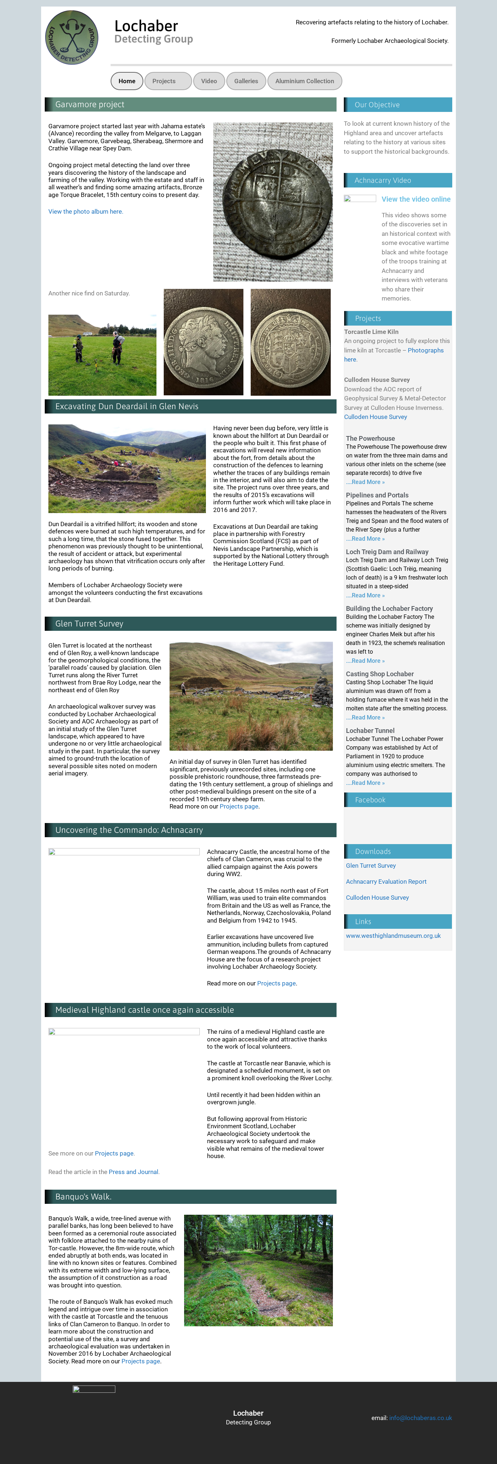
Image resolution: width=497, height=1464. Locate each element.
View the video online (416, 199)
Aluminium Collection (304, 81)
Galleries (246, 81)
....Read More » (365, 482)
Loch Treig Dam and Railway (387, 552)
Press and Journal (133, 1171)
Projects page (239, 806)
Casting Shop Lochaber (380, 674)
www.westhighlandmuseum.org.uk (393, 935)
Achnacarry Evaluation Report (386, 881)
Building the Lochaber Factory (389, 608)
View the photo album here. (85, 211)
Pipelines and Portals (377, 495)
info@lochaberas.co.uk (420, 1417)
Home (127, 81)
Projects (164, 81)
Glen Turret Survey (371, 865)
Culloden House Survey (375, 416)
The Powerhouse (370, 438)
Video (209, 81)
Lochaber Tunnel (370, 730)
